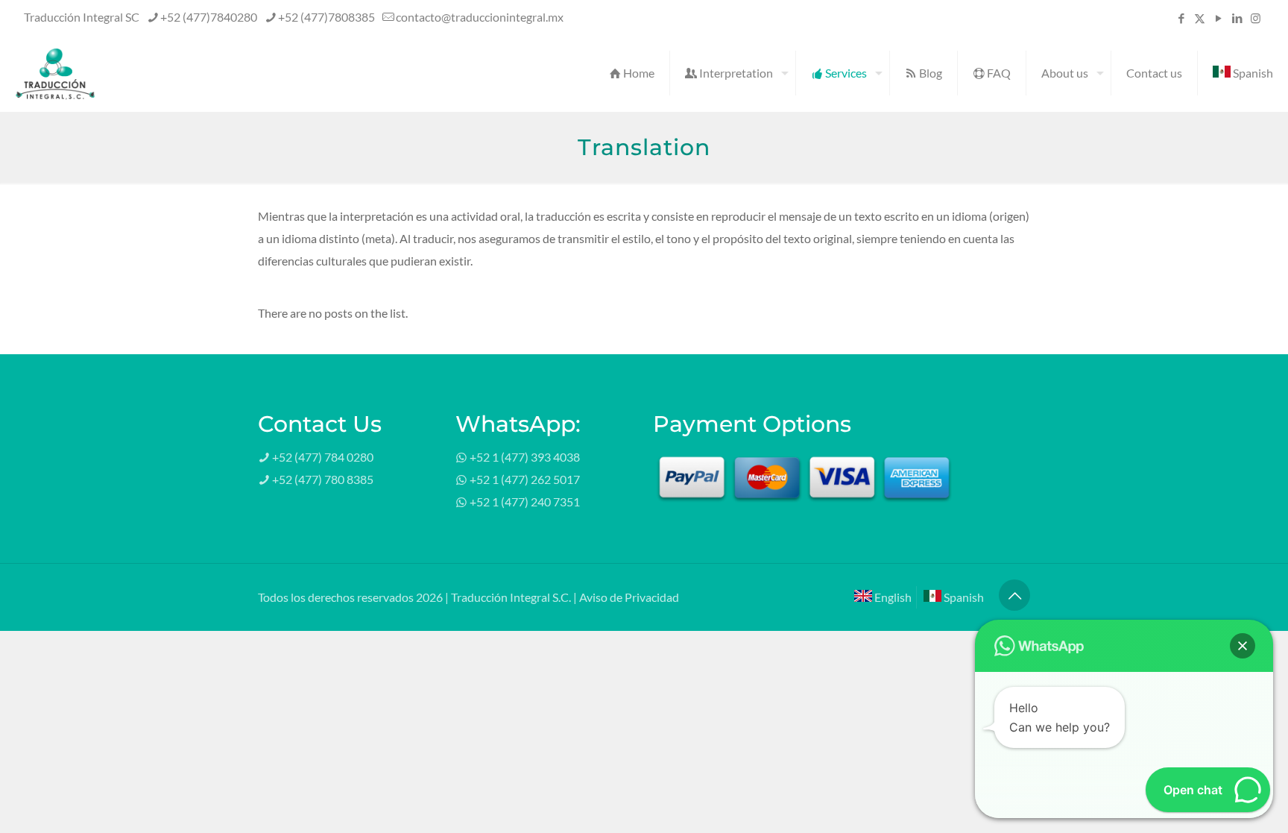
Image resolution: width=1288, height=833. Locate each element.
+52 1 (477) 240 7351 (525, 501)
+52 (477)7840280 (208, 17)
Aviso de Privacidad (629, 597)
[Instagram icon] (1255, 18)
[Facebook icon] (1181, 18)
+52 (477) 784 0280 (322, 457)
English (892, 597)
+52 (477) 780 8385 (322, 479)
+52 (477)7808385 (326, 17)
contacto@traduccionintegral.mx (480, 17)
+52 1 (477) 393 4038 (525, 457)
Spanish (962, 597)
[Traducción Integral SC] (55, 73)
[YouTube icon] (1218, 18)
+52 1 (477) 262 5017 (525, 479)
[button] (1242, 645)
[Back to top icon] (1014, 595)
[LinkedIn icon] (1237, 18)
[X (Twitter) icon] (1199, 18)
